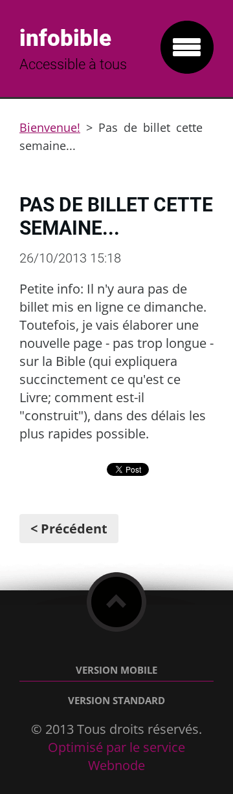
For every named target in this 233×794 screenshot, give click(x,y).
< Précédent (68, 528)
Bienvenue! (49, 127)
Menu (187, 47)
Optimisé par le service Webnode (116, 756)
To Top (116, 602)
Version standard (116, 700)
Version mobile (116, 670)
